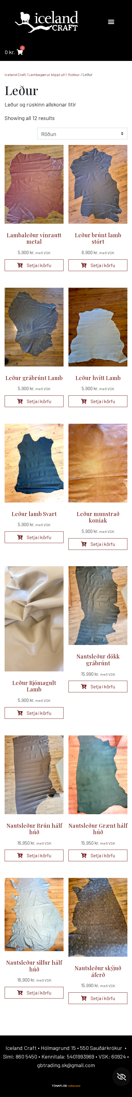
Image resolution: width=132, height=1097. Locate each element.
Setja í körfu (38, 265)
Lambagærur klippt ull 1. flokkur (54, 74)
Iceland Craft (15, 74)
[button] (111, 21)
